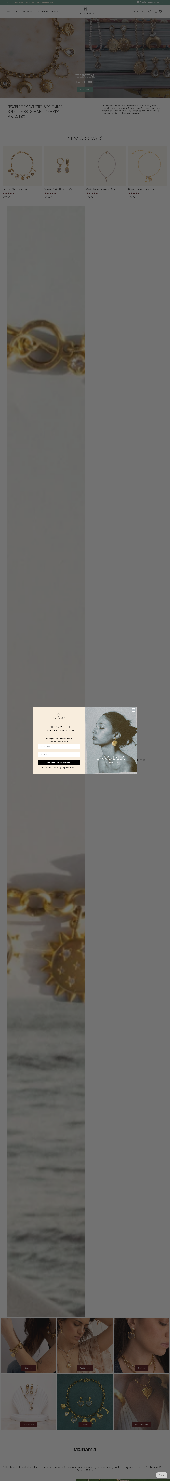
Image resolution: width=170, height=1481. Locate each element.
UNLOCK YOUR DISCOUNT (59, 762)
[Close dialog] (133, 710)
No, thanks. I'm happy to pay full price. (59, 767)
